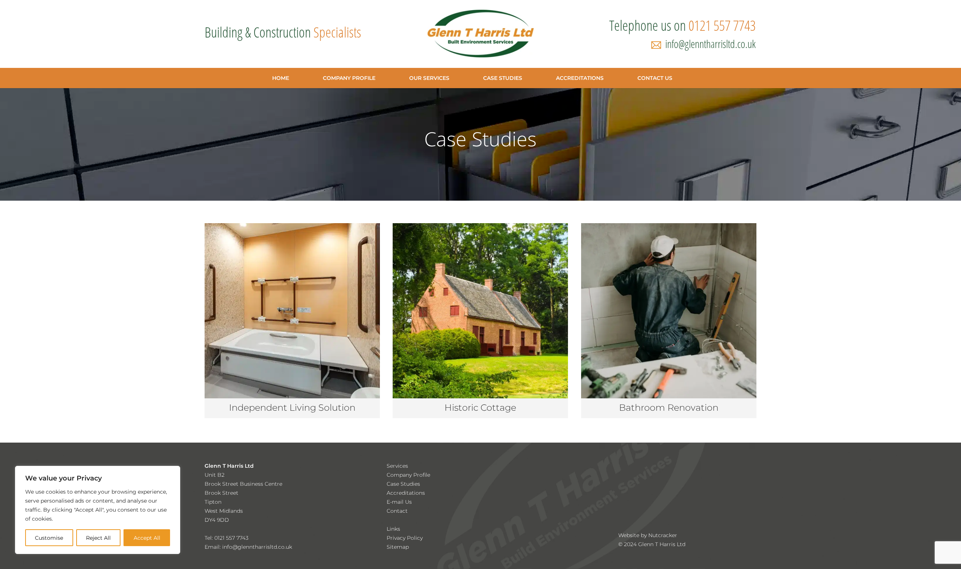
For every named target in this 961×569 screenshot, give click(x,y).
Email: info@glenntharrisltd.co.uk (248, 546)
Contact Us (654, 78)
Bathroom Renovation (668, 407)
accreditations (580, 78)
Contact (397, 510)
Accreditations (406, 492)
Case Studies (403, 483)
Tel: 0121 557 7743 (227, 537)
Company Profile (408, 474)
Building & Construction (283, 32)
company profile (349, 78)
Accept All (147, 537)
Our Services (429, 78)
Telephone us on (682, 25)
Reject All (98, 537)
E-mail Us (399, 501)
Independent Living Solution (292, 407)
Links (393, 528)
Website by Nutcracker (647, 535)
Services (397, 465)
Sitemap (398, 546)
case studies (502, 78)
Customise (49, 537)
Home (280, 78)
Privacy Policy (405, 537)
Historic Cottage (480, 407)
